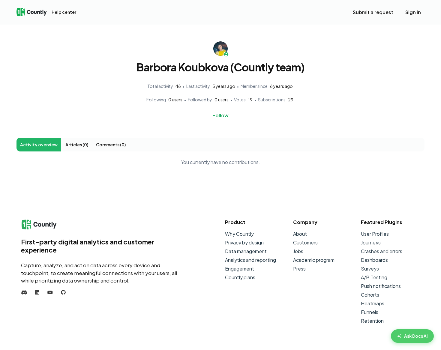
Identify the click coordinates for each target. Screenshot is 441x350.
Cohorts (370, 295)
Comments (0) (111, 144)
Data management (246, 251)
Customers (305, 242)
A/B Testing (374, 277)
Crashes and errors (381, 251)
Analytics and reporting (250, 260)
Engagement (239, 268)
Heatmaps (372, 303)
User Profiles (375, 234)
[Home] (31, 12)
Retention (372, 321)
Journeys (371, 242)
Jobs (298, 251)
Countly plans (240, 277)
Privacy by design (244, 242)
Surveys (370, 268)
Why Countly (239, 234)
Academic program (313, 260)
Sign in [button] (413, 12)
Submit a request (373, 12)
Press (299, 268)
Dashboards (374, 260)
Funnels (369, 312)
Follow (220, 115)
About (300, 234)
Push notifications (381, 286)
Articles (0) (76, 144)
